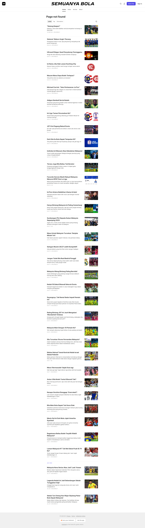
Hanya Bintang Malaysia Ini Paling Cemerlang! (64, 205)
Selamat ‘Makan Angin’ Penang (59, 39)
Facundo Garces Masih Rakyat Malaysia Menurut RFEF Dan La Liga (62, 178)
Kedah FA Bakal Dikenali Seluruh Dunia (62, 284)
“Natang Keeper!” (53, 26)
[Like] (48, 34)
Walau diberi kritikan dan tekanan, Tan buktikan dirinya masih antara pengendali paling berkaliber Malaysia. (63, 501)
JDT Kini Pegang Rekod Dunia (58, 126)
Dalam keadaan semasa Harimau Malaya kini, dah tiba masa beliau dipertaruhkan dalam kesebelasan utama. (64, 342)
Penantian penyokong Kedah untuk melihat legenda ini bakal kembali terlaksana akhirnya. (64, 103)
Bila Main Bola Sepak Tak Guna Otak (61, 405)
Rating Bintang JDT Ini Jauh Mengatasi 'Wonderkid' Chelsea (62, 314)
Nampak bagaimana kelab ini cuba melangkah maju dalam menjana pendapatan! (64, 287)
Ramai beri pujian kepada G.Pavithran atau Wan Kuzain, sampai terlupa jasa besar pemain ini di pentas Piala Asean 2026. (64, 302)
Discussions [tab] (60, 21)
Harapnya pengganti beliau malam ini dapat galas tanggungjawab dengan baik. (61, 167)
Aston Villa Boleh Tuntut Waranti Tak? (61, 379)
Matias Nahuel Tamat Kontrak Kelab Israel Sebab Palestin (63, 353)
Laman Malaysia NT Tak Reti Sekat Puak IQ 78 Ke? (64, 450)
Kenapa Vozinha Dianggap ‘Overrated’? (62, 392)
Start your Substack (68, 520)
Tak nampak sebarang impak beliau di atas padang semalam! (64, 330)
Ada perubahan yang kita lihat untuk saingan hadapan (62, 249)
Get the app (80, 520)
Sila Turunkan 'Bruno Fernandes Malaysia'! (63, 339)
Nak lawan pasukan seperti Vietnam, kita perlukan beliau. (63, 238)
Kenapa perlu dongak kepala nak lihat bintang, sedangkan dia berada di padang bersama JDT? (65, 318)
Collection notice (80, 516)
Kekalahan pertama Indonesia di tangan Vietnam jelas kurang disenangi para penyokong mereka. (64, 408)
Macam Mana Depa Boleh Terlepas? (60, 76)
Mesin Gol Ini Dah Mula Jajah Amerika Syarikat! (61, 419)
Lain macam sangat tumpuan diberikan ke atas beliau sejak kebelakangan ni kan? (64, 395)
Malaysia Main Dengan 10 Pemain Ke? (61, 328)
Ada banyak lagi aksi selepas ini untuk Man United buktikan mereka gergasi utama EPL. (64, 90)
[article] (72, 30)
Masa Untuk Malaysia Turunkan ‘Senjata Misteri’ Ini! (62, 234)
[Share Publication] (124, 3)
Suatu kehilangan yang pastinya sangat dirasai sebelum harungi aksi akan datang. (63, 274)
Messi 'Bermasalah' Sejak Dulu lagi (60, 368)
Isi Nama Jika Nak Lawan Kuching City (61, 64)
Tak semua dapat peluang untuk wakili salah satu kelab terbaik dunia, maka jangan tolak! (63, 261)
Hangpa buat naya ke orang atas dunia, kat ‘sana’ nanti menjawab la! (63, 486)
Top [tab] (54, 21)
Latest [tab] (49, 21)
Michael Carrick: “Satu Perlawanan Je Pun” (63, 87)
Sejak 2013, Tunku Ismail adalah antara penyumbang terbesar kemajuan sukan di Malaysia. (62, 223)
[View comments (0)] (59, 34)
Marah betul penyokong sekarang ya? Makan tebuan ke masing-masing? (63, 116)
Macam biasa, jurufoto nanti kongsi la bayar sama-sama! (63, 66)
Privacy (68, 516)
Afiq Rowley (57, 32)
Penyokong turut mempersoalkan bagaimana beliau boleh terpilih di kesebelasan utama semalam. (64, 439)
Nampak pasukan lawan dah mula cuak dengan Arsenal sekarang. (63, 195)
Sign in (140, 4)
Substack (64, 524)
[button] (64, 9)
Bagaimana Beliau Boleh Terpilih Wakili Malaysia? (62, 435)
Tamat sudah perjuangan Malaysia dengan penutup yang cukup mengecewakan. (63, 154)
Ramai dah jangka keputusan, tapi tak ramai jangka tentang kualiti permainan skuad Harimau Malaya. (64, 208)
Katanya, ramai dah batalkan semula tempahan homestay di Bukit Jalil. (64, 29)
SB (52, 185)
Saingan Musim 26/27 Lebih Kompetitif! (62, 247)
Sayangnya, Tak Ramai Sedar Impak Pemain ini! (63, 298)
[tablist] (55, 21)
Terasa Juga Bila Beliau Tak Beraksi (60, 164)
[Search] (120, 3)
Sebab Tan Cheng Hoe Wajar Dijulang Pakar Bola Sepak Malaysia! (63, 497)
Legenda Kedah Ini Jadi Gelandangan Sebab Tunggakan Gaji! (64, 482)
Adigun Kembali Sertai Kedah (58, 100)
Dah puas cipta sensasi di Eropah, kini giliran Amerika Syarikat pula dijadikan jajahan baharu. (62, 423)
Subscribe (131, 4)
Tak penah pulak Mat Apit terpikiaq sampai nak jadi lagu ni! (64, 141)
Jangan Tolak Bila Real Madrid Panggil (61, 258)
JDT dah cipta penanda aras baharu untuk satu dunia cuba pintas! (63, 129)
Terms (73, 516)
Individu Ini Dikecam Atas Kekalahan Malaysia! (64, 151)
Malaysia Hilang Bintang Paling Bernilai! (62, 271)
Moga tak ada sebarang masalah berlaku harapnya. (62, 54)
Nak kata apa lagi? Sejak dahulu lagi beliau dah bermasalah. (64, 370)
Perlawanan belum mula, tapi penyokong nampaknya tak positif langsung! (63, 42)
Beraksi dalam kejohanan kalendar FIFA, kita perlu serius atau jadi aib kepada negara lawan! (63, 470)
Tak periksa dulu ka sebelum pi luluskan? (59, 78)
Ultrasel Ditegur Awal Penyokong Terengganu (64, 52)
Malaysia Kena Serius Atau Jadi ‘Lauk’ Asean (64, 467)
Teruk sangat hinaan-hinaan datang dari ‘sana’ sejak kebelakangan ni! (62, 454)
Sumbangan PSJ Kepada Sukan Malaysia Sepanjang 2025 (62, 219)
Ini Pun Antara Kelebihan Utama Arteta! (62, 192)
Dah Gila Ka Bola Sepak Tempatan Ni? (61, 139)
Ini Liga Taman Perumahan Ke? (58, 113)
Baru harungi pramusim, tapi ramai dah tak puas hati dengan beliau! (64, 382)
